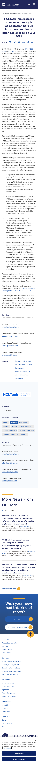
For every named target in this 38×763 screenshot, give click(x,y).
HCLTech (11, 51)
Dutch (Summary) (10, 430)
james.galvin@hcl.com (10, 346)
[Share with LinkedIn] (10, 42)
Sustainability (20, 365)
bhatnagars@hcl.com (9, 355)
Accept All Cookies (19, 759)
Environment (19, 368)
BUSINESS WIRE (25, 527)
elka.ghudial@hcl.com (10, 336)
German (6, 426)
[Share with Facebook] (19, 42)
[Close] (35, 740)
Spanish (14, 422)
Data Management (21, 375)
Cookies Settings (18, 753)
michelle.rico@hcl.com (10, 327)
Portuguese (24, 422)
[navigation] (34, 4)
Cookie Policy (7, 748)
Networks (27, 361)
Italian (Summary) (26, 426)
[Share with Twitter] (14, 42)
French (14, 426)
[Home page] (10, 4)
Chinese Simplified (10, 435)
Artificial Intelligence (22, 371)
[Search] (29, 4)
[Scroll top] (30, 634)
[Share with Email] (23, 42)
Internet (29, 365)
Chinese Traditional (26, 430)
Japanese (23, 435)
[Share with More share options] (32, 42)
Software (18, 361)
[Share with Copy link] (28, 42)
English (5, 422)
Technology (19, 378)
